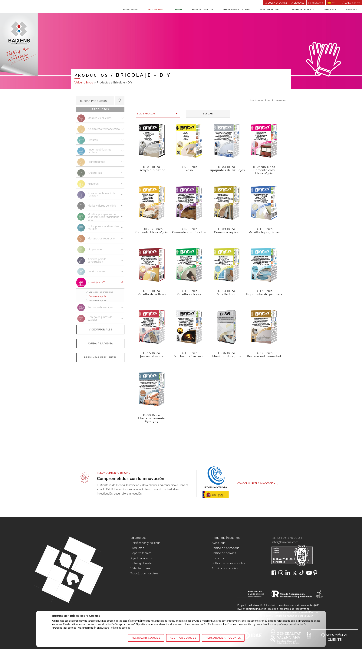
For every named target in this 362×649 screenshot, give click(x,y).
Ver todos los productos (100, 291)
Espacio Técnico (270, 9)
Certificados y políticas (145, 543)
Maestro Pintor (202, 9)
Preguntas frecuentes (100, 357)
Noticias (330, 9)
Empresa (351, 9)
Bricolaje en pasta (97, 300)
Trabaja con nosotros (144, 573)
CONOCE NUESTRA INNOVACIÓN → (257, 483)
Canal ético (219, 558)
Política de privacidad (225, 548)
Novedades (130, 9)
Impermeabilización (236, 9)
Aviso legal (219, 543)
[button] (158, 113)
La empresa (138, 537)
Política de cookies (224, 553)
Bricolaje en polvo (97, 296)
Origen (177, 9)
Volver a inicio (83, 82)
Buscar (208, 113)
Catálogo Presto (141, 563)
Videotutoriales (100, 329)
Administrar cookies (225, 568)
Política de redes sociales (228, 563)
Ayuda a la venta (302, 9)
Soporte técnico (141, 553)
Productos (155, 9)
